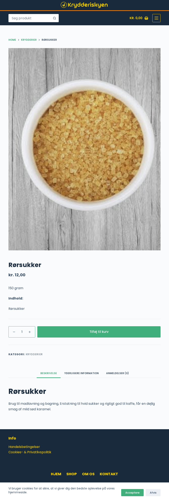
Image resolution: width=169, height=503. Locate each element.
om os (88, 474)
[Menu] (156, 18)
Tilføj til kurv (99, 332)
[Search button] (54, 18)
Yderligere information (81, 373)
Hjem (56, 474)
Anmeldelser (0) (117, 373)
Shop (71, 474)
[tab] (49, 373)
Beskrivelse (48, 373)
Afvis (153, 493)
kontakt (109, 474)
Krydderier (34, 354)
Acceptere (132, 493)
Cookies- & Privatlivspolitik (29, 452)
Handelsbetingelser (24, 446)
